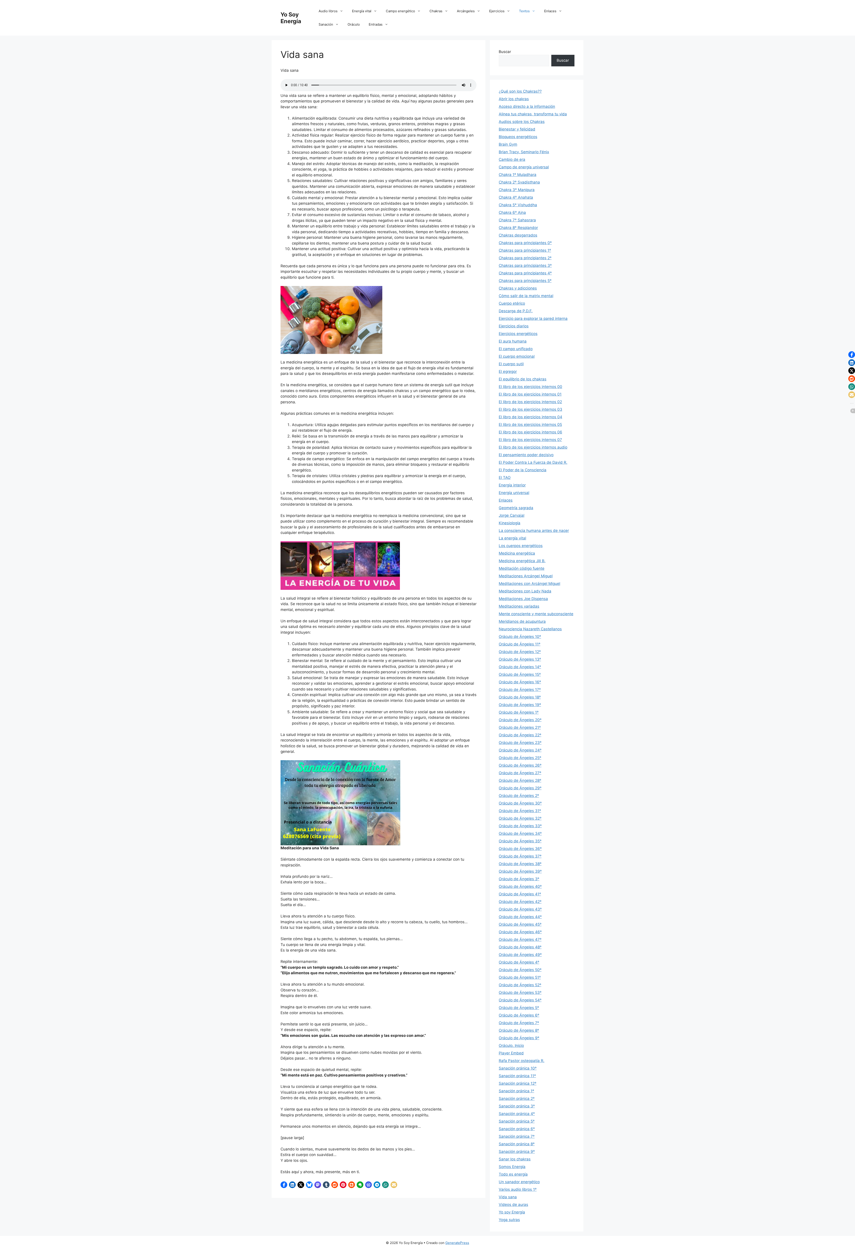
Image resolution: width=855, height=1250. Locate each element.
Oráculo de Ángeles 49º (520, 954)
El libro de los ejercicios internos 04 (530, 417)
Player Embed (511, 1053)
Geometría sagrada (516, 508)
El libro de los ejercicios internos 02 (530, 402)
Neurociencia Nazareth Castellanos (530, 629)
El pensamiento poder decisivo (526, 455)
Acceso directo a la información (527, 106)
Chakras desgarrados (518, 235)
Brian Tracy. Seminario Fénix (524, 152)
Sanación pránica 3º (517, 1106)
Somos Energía (512, 1166)
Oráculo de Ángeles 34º (520, 833)
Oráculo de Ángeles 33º (520, 826)
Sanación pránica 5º (517, 1121)
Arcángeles (466, 11)
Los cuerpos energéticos (521, 545)
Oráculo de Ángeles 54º (520, 1000)
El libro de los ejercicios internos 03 (530, 409)
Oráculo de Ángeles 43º (520, 909)
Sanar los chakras (515, 1159)
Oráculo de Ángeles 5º (519, 1007)
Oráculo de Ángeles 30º (520, 803)
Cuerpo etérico (512, 303)
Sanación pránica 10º (518, 1068)
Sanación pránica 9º (517, 1151)
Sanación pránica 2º (517, 1098)
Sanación (326, 24)
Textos (524, 11)
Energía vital (361, 11)
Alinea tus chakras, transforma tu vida (533, 114)
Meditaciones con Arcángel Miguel (529, 583)
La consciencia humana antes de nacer (534, 530)
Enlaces (550, 11)
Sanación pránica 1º (516, 1091)
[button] (284, 1184)
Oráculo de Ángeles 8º (519, 1030)
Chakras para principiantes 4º (525, 273)
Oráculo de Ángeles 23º (520, 742)
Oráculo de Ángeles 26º (520, 765)
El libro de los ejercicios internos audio (533, 447)
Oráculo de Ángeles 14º (520, 667)
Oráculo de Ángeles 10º (520, 636)
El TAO (505, 477)
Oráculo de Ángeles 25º (520, 758)
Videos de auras (513, 1204)
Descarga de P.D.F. (516, 311)
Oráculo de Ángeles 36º (520, 848)
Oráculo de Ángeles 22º (520, 735)
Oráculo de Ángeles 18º (520, 697)
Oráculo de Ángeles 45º (520, 924)
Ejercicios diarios (514, 326)
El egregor (508, 371)
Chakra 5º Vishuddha (518, 205)
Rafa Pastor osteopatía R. (521, 1060)
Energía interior (512, 485)
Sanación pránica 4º (517, 1113)
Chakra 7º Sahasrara (517, 220)
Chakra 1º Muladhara (517, 174)
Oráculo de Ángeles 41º (520, 894)
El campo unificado (516, 349)
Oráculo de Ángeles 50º (520, 970)
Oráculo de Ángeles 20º (520, 720)
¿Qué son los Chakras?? (520, 91)
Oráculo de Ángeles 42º (520, 901)
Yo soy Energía (512, 1212)
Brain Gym (508, 144)
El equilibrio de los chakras (522, 379)
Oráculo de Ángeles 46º (520, 932)
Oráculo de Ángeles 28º (520, 780)
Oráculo (354, 24)
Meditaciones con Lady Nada (525, 591)
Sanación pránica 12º (517, 1083)
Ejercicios (497, 11)
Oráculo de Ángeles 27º (520, 773)
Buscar (505, 51)
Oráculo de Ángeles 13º (520, 659)
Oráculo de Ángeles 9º (519, 1038)
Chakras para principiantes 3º (525, 265)
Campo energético (400, 11)
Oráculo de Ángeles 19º (520, 705)
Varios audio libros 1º (518, 1189)
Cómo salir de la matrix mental (526, 296)
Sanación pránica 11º (517, 1076)
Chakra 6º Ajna (512, 212)
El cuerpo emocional (517, 356)
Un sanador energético (519, 1182)
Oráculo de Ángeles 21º (520, 727)
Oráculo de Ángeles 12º (520, 652)
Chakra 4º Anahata (516, 197)
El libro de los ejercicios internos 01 (530, 394)
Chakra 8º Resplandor (518, 227)
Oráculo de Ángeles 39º (520, 871)
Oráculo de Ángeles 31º (520, 811)
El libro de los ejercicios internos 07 (530, 439)
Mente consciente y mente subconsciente (536, 614)
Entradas (376, 24)
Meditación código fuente (521, 568)
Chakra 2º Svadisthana (519, 182)
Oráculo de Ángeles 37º (520, 856)
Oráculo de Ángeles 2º (519, 795)
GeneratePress (457, 1243)
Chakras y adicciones (518, 288)
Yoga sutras (509, 1219)
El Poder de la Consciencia (522, 470)
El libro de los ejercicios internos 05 (530, 424)
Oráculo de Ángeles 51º (520, 977)
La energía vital (512, 538)
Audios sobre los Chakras (522, 121)
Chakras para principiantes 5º (525, 280)
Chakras (436, 11)
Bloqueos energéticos (518, 137)
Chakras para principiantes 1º (525, 250)
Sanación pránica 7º (517, 1136)
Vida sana (508, 1197)
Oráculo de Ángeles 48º (520, 947)
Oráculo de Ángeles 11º (519, 644)
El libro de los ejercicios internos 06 (530, 432)
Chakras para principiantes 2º (525, 258)
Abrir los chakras (514, 99)
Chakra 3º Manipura (517, 190)
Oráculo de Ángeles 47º (520, 939)
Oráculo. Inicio (511, 1045)
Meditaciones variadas (519, 606)
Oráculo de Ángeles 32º (520, 818)
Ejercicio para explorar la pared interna (533, 318)
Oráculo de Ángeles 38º (520, 864)
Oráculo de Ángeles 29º (520, 788)
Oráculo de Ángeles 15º (520, 674)
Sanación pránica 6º (517, 1129)
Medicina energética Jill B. (522, 561)
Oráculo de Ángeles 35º (520, 841)
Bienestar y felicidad (517, 129)
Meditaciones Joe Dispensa (523, 598)
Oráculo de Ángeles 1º (519, 712)
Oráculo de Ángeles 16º (520, 682)
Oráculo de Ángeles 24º (520, 750)
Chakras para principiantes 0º (525, 243)
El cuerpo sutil (511, 364)
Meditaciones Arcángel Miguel (526, 576)
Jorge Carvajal (511, 515)
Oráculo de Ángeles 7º (519, 1023)
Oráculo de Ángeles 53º (520, 992)
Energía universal (514, 492)
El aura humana (513, 341)
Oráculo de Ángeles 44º (520, 917)
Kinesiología (509, 523)
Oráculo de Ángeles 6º (519, 1015)
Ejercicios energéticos (518, 333)
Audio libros (328, 11)
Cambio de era (512, 159)
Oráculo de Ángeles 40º (520, 886)
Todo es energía (513, 1174)
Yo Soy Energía (291, 18)
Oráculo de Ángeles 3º (519, 879)
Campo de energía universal (524, 167)
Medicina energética (517, 553)
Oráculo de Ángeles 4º (519, 962)
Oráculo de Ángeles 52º (520, 985)
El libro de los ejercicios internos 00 (530, 386)
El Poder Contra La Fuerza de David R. (533, 462)
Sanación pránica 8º (517, 1144)
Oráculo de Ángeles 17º (520, 689)
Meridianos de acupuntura (522, 621)
